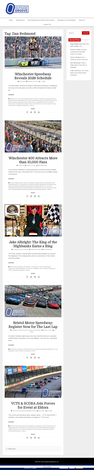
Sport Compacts (23, 249)
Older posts (12, 449)
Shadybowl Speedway (22, 103)
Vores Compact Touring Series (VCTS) (25, 350)
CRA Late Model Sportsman (36, 100)
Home (11, 20)
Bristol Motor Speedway (16, 266)
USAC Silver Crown (38, 103)
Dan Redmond (31, 184)
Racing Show (20, 20)
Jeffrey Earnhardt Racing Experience (24, 186)
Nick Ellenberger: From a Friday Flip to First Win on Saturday (78, 65)
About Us (82, 20)
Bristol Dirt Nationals (15, 426)
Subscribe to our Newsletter (66, 20)
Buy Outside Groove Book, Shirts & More (41, 20)
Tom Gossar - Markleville (32, 268)
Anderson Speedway (39, 98)
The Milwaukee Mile (16, 189)
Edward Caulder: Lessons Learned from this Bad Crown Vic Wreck (78, 52)
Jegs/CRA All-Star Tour (43, 102)
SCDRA (10, 429)
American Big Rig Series (26, 98)
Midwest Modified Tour (48, 349)
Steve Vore (16, 429)
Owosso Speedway (47, 187)
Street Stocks (37, 330)
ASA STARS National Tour (21, 100)
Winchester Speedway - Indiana (25, 105)
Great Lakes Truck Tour (30, 102)
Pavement (22, 81)
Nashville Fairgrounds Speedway (32, 187)
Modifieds (15, 330)
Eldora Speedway (19, 102)
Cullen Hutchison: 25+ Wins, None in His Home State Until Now (79, 73)
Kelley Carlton (22, 427)
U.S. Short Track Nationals (26, 429)
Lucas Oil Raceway (31, 427)
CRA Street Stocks (49, 100)
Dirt (14, 410)
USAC (30, 103)
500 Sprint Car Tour (15, 98)
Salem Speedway (20, 268)
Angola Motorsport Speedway (43, 182)
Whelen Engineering (27, 189)
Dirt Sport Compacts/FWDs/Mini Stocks (25, 410)
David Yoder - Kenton (37, 266)
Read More (11, 94)
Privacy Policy (47, 467)
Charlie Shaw (23, 184)
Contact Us (47, 24)
